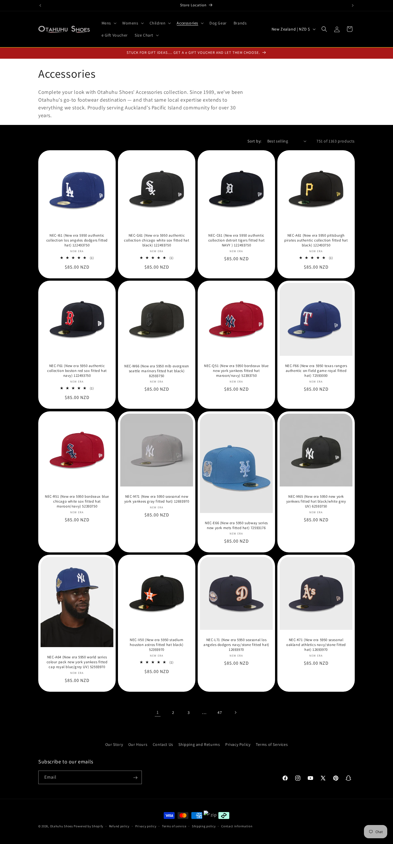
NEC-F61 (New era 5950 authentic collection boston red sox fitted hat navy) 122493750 (77, 371)
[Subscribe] (135, 777)
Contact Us (163, 744)
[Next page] (235, 712)
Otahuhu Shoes (61, 826)
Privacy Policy (237, 744)
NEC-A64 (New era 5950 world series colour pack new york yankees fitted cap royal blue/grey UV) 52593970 (77, 662)
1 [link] (158, 712)
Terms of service (174, 826)
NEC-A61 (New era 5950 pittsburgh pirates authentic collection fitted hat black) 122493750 (316, 240)
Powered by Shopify (88, 826)
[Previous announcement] (40, 5)
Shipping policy (204, 826)
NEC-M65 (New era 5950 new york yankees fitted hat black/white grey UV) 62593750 (316, 501)
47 (220, 712)
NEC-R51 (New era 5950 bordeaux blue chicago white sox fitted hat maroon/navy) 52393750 (77, 501)
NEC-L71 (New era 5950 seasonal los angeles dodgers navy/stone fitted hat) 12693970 (236, 645)
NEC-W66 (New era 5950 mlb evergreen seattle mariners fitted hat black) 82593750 (156, 371)
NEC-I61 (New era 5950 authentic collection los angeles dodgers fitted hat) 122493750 (77, 240)
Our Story (114, 744)
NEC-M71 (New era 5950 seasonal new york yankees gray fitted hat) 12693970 (156, 499)
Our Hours (137, 744)
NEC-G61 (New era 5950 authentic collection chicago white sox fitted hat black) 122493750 (156, 240)
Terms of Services (272, 744)
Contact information (236, 826)
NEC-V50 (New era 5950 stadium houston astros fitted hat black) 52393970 (156, 645)
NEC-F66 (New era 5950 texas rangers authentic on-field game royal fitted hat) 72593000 (316, 371)
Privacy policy (146, 826)
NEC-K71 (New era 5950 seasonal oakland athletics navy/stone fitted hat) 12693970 (316, 645)
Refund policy (119, 826)
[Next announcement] (352, 5)
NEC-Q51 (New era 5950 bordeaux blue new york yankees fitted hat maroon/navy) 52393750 (236, 371)
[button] (108, 23)
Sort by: (254, 141)
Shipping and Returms (199, 744)
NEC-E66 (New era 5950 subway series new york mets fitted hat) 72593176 (236, 525)
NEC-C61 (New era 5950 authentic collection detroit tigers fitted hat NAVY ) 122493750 (236, 240)
